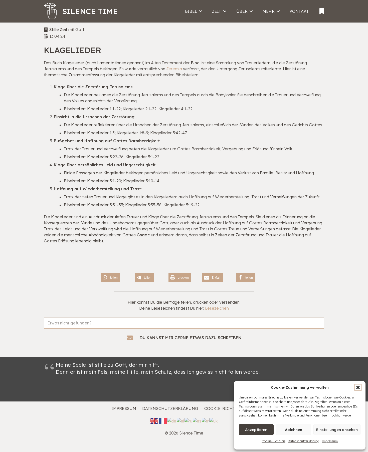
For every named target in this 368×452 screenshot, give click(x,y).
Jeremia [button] (174, 68)
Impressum (330, 441)
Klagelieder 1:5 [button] (101, 132)
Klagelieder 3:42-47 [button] (168, 132)
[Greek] (181, 420)
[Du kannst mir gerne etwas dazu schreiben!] (132, 338)
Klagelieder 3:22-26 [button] (105, 156)
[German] (172, 420)
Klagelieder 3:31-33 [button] (105, 204)
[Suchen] (318, 328)
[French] (163, 420)
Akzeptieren (256, 429)
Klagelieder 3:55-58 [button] (143, 204)
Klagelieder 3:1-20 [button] (104, 180)
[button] (357, 387)
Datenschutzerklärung (303, 441)
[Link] (321, 9)
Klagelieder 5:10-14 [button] (141, 180)
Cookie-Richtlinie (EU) (230, 408)
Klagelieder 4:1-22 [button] (175, 108)
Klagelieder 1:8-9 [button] (132, 132)
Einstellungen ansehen (337, 429)
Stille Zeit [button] (58, 29)
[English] (154, 420)
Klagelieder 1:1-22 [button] (104, 108)
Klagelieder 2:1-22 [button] (139, 108)
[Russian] (189, 420)
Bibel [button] (196, 62)
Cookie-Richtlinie (273, 441)
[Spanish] (197, 420)
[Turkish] (205, 420)
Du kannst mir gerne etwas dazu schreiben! (191, 337)
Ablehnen (293, 429)
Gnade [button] (143, 234)
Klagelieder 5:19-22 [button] (181, 204)
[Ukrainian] (213, 420)
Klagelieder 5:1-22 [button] (142, 156)
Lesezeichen (217, 308)
